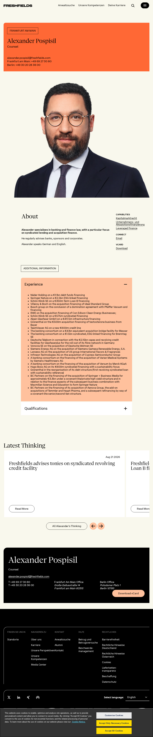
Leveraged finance (126, 228)
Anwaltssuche (66, 5)
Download (122, 248)
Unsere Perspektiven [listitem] (43, 650)
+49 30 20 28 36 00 (28, 64)
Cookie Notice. (78, 722)
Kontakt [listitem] (59, 650)
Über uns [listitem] (36, 639)
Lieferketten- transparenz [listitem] (109, 669)
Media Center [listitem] (38, 664)
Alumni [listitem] (59, 645)
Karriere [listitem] (35, 645)
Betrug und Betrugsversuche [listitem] (88, 641)
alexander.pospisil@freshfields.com (29, 57)
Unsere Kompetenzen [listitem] (39, 657)
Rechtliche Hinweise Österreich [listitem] (113, 655)
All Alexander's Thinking (66, 526)
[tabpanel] (76, 484)
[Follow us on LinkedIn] (18, 697)
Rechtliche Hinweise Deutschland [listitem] (113, 646)
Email (119, 238)
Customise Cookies (114, 715)
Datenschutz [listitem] (109, 681)
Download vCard (128, 593)
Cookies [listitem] (106, 662)
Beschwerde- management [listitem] (86, 649)
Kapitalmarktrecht (126, 218)
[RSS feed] (38, 697)
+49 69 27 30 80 (41, 61)
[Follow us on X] (9, 697)
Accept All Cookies (114, 731)
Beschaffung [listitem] (109, 676)
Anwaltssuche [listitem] (62, 639)
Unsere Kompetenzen (91, 5)
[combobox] (137, 697)
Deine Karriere (117, 5)
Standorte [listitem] (13, 639)
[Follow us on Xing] (28, 697)
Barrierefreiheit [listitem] (111, 639)
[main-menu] (144, 5)
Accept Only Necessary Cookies (114, 723)
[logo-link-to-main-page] (18, 6)
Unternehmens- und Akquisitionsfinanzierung (130, 223)
